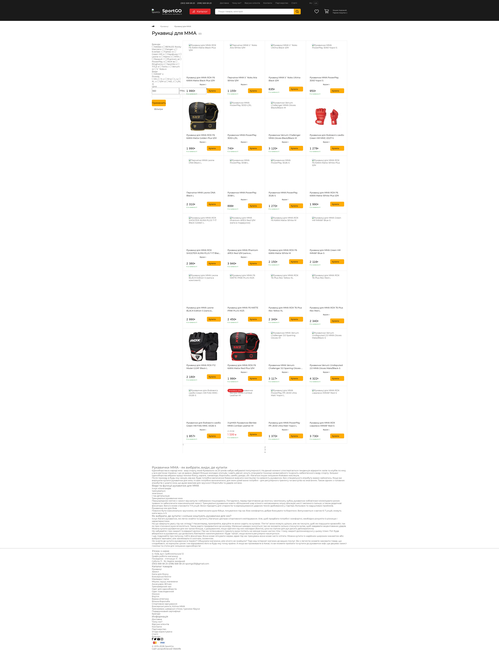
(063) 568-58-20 (188, 3)
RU (310, 3)
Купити (212, 91)
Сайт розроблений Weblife (166, 649)
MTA (177, 56)
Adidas (158, 47)
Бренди (156, 614)
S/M (162, 81)
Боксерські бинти (161, 576)
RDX (171, 61)
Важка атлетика (160, 599)
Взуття (155, 596)
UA (315, 3)
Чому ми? (236, 3)
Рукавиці (157, 569)
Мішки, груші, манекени (165, 581)
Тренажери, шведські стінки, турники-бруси (176, 609)
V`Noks (161, 69)
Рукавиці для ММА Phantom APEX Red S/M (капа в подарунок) (243, 253)
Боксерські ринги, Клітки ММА (168, 606)
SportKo (171, 64)
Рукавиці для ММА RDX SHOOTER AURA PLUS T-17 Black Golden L (203, 253)
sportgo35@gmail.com (197, 563)
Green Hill (158, 54)
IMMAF (158, 74)
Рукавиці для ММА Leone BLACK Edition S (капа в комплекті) (200, 310)
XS (156, 79)
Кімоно (156, 594)
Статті (294, 3)
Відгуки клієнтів (252, 3)
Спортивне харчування (164, 604)
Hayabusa (173, 54)
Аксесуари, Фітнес (162, 584)
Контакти (267, 3)
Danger (170, 49)
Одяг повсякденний (163, 591)
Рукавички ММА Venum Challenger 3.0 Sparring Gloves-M (285, 368)
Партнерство (281, 3)
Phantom (172, 59)
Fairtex (169, 51)
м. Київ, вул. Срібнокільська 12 (168, 554)
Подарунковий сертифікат (166, 611)
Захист (155, 571)
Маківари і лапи (160, 579)
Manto (167, 56)
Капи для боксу (160, 574)
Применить (159, 103)
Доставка (224, 3)
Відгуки (203, 84)
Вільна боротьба (161, 601)
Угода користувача (162, 631)
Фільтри (158, 109)
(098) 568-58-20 (204, 3)
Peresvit (159, 59)
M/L (171, 81)
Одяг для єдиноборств (164, 589)
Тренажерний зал (161, 586)
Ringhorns (158, 64)
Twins (165, 66)
